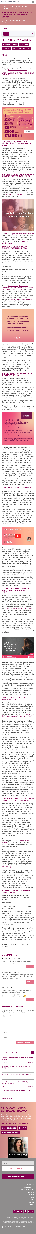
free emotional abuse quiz (17, 70)
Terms (32, 1204)
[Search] (29, 1)
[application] (18, 34)
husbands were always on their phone (19, 608)
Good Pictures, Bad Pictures (16, 194)
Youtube (25, 44)
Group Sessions (29, 1187)
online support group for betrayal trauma (19, 234)
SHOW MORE (6, 1099)
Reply (29, 966)
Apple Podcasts (11, 44)
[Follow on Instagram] (25, 1211)
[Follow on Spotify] (18, 1211)
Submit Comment (24, 1042)
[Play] (6, 34)
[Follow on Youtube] (21, 1211)
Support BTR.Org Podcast (17, 1176)
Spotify (7, 49)
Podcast (31, 1194)
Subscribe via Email (22, 49)
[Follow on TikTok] (29, 1211)
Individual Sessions (27, 1189)
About (32, 1197)
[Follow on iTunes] (14, 1211)
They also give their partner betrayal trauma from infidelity (18, 715)
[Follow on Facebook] (32, 1211)
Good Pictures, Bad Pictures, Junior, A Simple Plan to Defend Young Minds (18, 289)
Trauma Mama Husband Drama (21, 299)
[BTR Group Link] (18, 658)
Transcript (31, 1062)
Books (32, 1199)
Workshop (31, 1192)
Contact (31, 1202)
